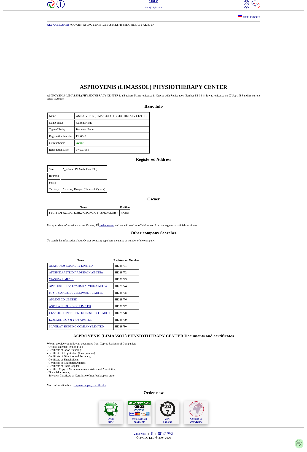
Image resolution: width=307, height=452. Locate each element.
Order (111, 420)
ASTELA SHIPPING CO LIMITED (70, 306)
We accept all (139, 420)
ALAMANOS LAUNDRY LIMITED (71, 265)
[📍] (246, 4)
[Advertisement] (153, 55)
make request (106, 225)
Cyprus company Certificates (90, 385)
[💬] (256, 4)
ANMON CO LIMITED (63, 299)
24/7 (168, 420)
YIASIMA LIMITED (61, 279)
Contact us (196, 420)
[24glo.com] (51, 4)
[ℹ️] (60, 4)
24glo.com (140, 433)
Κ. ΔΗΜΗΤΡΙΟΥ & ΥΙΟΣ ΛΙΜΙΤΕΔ (70, 319)
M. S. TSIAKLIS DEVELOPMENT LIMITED (76, 292)
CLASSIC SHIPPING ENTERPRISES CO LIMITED (80, 312)
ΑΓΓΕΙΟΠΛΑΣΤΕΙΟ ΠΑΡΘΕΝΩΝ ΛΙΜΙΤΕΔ (76, 272)
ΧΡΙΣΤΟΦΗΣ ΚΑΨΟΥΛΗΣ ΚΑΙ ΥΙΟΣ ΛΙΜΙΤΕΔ (78, 285)
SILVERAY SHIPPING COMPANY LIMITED (76, 326)
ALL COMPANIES (58, 24)
